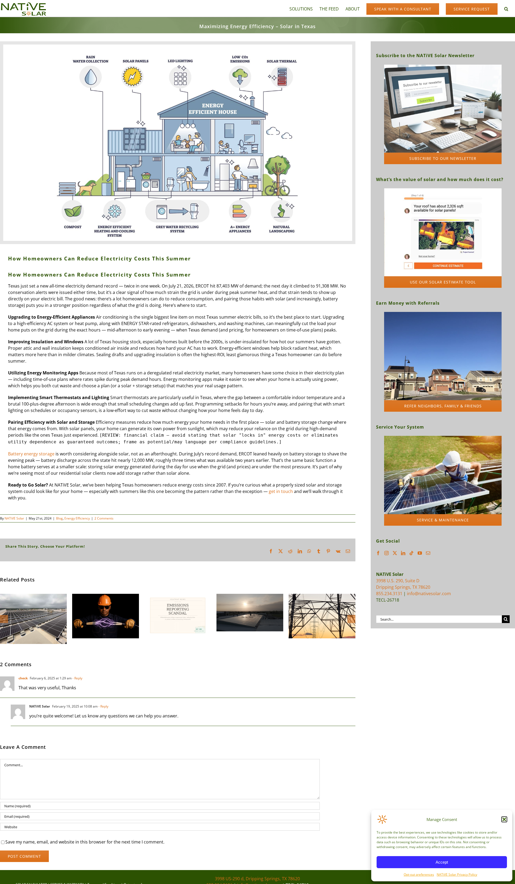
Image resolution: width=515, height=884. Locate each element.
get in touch (281, 491)
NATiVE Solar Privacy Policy (457, 874)
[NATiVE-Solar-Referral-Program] (443, 314)
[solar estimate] (443, 190)
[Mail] (428, 553)
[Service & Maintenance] (443, 438)
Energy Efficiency (77, 518)
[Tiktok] (411, 553)
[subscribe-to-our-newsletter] (443, 67)
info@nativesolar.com (429, 593)
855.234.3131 (389, 593)
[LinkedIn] (403, 553)
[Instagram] (386, 553)
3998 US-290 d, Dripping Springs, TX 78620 (257, 879)
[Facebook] (378, 553)
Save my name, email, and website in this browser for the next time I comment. (84, 842)
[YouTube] (420, 553)
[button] (504, 819)
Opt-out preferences (419, 874)
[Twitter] (395, 553)
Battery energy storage (31, 454)
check (23, 678)
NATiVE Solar (14, 518)
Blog (59, 518)
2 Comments (103, 518)
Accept (442, 862)
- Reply (77, 678)
